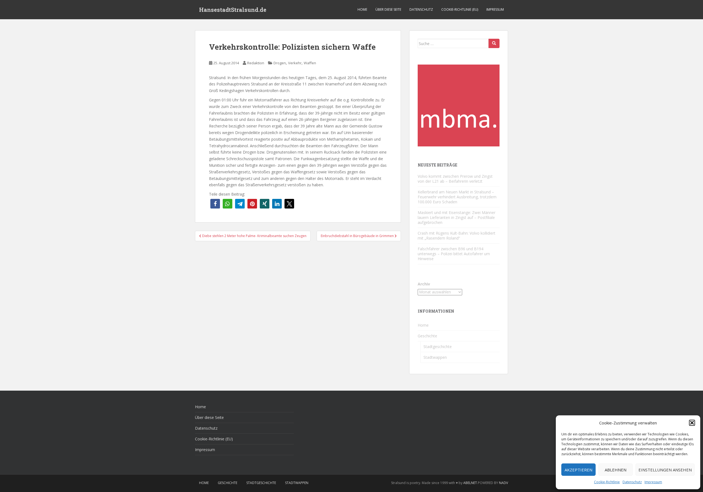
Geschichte (427, 335)
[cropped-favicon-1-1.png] (459, 105)
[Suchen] (494, 43)
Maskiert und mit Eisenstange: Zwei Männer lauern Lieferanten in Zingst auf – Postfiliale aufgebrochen (456, 217)
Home (362, 9)
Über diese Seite (388, 9)
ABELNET (470, 482)
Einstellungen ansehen (665, 469)
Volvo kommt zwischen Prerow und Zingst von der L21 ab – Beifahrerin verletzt (455, 179)
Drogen (280, 62)
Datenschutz (632, 482)
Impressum (653, 482)
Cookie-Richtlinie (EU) (459, 9)
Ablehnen (615, 469)
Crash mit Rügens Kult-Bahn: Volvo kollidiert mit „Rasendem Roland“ (456, 235)
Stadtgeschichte (437, 346)
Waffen (310, 62)
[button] (692, 423)
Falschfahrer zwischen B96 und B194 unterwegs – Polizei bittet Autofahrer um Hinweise (454, 253)
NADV (503, 482)
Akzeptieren (578, 469)
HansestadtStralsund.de (232, 9)
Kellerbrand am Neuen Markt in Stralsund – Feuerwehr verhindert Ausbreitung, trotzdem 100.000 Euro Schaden (457, 196)
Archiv (424, 284)
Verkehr (295, 62)
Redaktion (255, 62)
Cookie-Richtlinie (607, 482)
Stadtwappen (435, 357)
